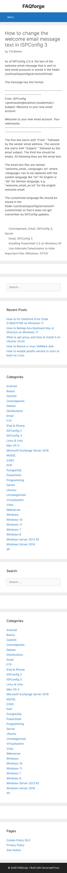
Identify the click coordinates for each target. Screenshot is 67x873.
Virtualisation (15, 500)
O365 (10, 460)
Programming (15, 480)
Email (31, 228)
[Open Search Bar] (62, 17)
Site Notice (14, 850)
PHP (9, 465)
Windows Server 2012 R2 (23, 539)
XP (8, 549)
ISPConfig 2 (14, 430)
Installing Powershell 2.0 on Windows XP (35, 243)
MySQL (11, 455)
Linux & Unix (15, 440)
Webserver (13, 509)
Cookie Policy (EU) (18, 840)
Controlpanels (18, 228)
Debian (11, 406)
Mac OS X (13, 445)
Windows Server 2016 (21, 544)
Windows (13, 514)
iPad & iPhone (16, 425)
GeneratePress (50, 867)
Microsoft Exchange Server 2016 (28, 450)
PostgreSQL (14, 470)
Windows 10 (14, 519)
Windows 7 (14, 529)
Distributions (15, 411)
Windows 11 (14, 524)
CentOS (12, 396)
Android (12, 386)
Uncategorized (16, 495)
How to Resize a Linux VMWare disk (30, 346)
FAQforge (33, 6)
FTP (9, 420)
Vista (10, 504)
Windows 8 (14, 534)
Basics (11, 391)
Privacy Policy (15, 845)
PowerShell (14, 475)
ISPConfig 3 (44, 228)
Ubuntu (11, 490)
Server (9, 233)
